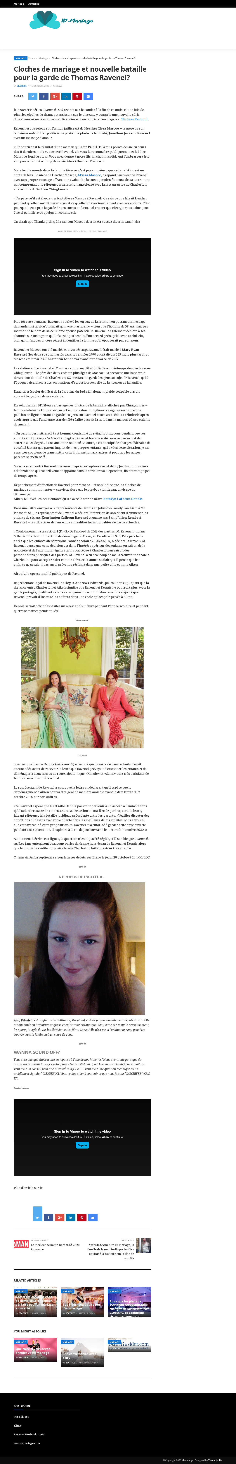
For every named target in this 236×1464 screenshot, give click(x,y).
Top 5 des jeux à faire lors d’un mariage (82, 1306)
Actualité (33, 3)
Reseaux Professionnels (29, 1434)
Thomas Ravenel (134, 119)
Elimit (17, 1425)
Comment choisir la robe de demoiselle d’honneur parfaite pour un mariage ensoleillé (35, 1302)
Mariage (19, 3)
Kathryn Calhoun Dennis (123, 499)
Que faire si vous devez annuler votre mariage (33, 1351)
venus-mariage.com (27, 1443)
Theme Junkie (215, 1460)
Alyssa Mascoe (89, 175)
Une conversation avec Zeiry (79, 1356)
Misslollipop (21, 1416)
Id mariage (187, 1460)
